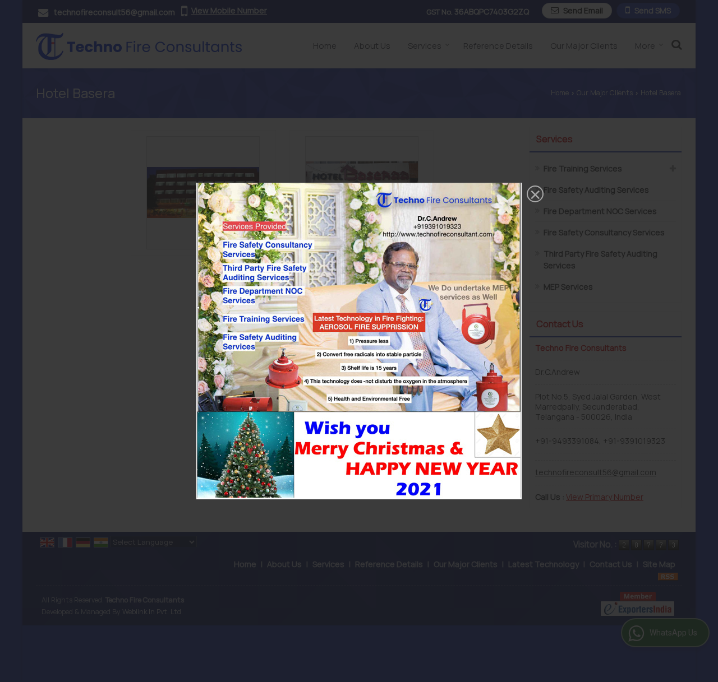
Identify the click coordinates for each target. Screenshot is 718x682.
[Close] (534, 195)
